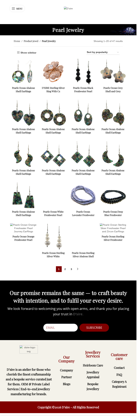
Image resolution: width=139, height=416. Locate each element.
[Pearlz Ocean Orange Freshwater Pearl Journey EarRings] (23, 228)
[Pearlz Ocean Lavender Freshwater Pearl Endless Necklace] (83, 195)
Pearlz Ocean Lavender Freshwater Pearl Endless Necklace (83, 216)
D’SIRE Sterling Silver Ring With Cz (53, 89)
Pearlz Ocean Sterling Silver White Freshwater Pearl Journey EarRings (53, 258)
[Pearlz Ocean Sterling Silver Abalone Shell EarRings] (83, 236)
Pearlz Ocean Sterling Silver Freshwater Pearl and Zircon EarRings (113, 241)
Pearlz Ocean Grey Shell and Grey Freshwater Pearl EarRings (113, 93)
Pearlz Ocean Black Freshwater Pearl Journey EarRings (83, 91)
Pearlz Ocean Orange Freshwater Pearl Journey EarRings (23, 240)
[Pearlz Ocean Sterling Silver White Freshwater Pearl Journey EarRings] (53, 236)
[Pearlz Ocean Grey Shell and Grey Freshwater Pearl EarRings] (113, 71)
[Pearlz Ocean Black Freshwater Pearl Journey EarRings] (83, 71)
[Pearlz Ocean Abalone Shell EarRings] (23, 71)
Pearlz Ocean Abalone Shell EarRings (23, 89)
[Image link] (28, 354)
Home (17, 41)
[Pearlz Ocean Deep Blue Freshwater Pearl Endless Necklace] (113, 195)
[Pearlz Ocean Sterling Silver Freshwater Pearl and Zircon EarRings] (113, 228)
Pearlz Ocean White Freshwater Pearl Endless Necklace (53, 215)
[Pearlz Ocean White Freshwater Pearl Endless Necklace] (53, 195)
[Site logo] (68, 8)
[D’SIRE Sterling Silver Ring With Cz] (53, 71)
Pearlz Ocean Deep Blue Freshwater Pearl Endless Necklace (113, 216)
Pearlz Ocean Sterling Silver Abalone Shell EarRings (83, 256)
